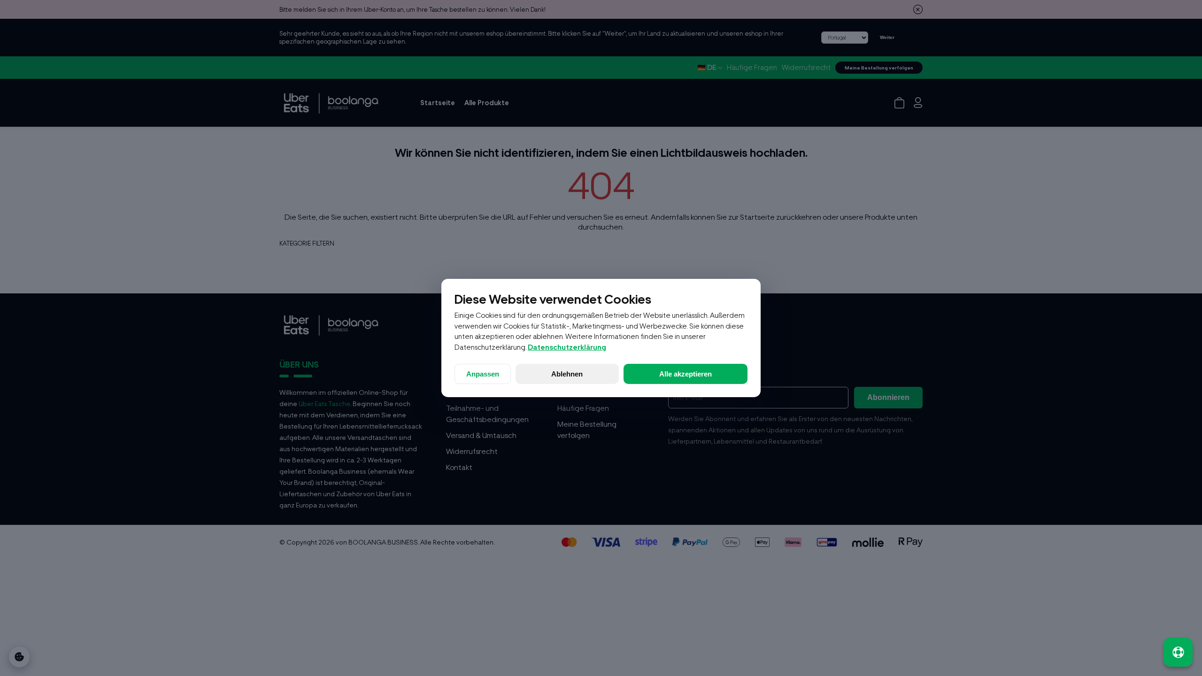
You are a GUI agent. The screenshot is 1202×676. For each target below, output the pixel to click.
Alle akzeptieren (685, 374)
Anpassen (482, 374)
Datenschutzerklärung (567, 347)
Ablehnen (567, 374)
